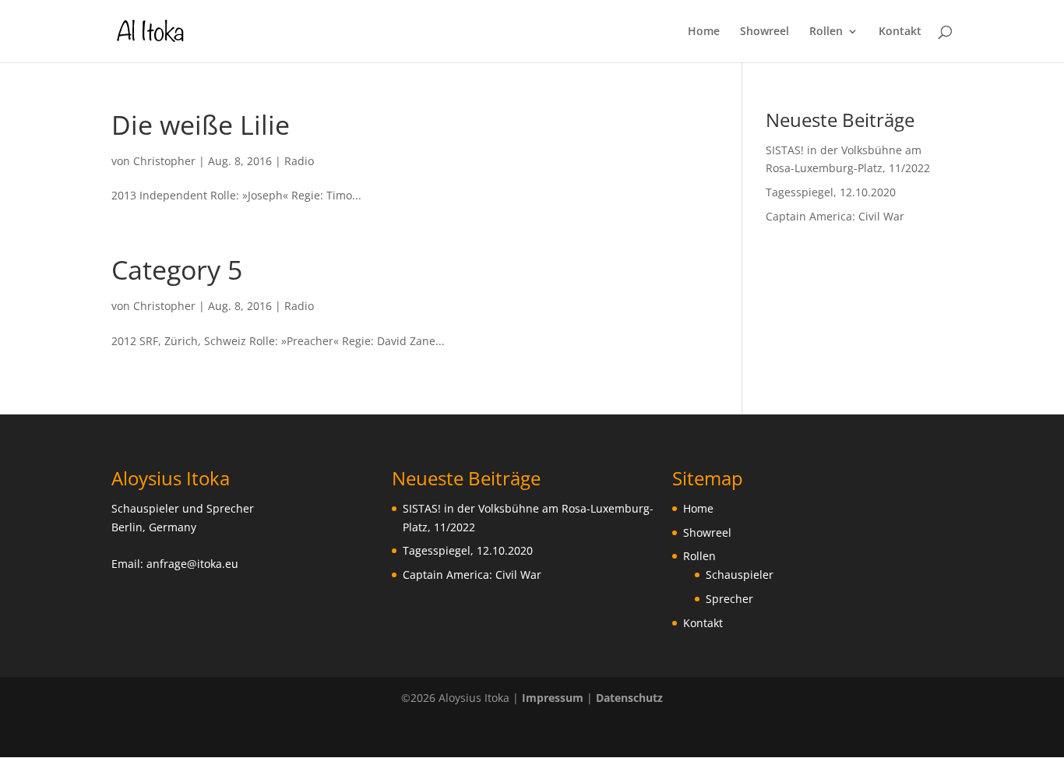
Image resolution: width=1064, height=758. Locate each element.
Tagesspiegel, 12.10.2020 (831, 192)
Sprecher (729, 598)
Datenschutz (629, 697)
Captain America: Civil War (835, 216)
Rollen (826, 32)
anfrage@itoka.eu (192, 563)
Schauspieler (739, 574)
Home (704, 32)
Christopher (164, 160)
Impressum (552, 697)
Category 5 (176, 269)
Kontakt (900, 32)
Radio (299, 160)
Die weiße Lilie (200, 125)
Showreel (764, 32)
